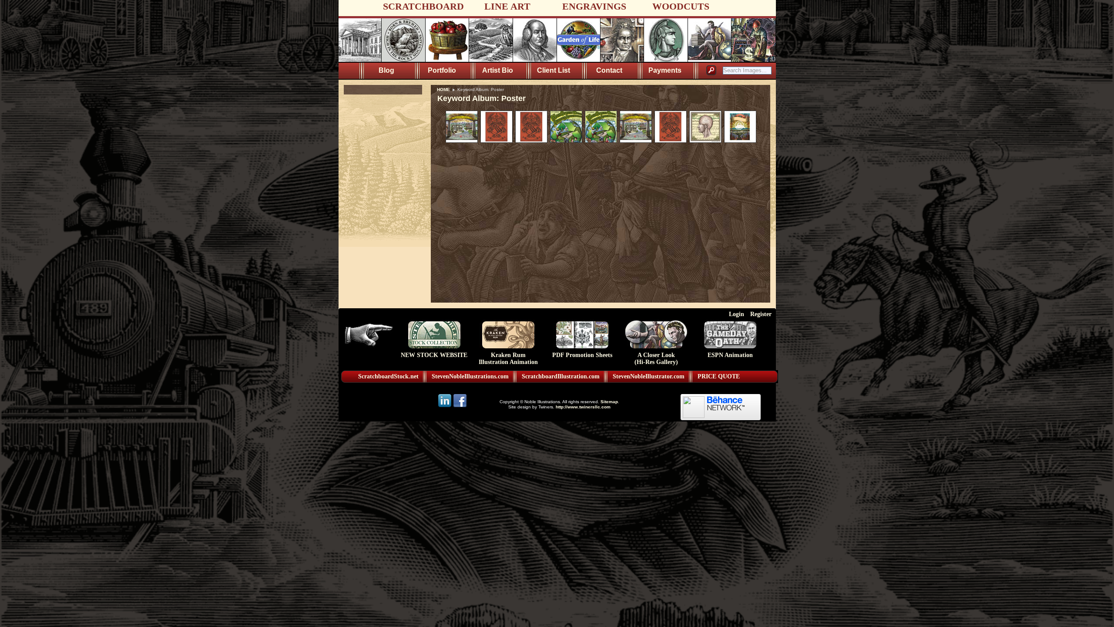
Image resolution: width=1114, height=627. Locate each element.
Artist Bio (497, 70)
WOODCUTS (680, 6)
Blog (386, 70)
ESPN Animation (730, 355)
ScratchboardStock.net (388, 376)
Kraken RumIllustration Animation (508, 358)
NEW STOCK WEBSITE (434, 355)
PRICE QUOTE (719, 376)
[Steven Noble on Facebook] (460, 406)
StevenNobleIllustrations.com (470, 376)
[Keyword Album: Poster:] (462, 140)
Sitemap (609, 401)
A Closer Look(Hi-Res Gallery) (656, 358)
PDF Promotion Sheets (582, 355)
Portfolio (442, 70)
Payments (664, 70)
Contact (609, 70)
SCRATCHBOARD (423, 6)
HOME (443, 89)
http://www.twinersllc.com (583, 407)
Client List (553, 70)
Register (761, 313)
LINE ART (507, 6)
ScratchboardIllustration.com (561, 376)
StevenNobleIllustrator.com (649, 376)
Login (736, 313)
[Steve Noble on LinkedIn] (445, 406)
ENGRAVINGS (594, 6)
